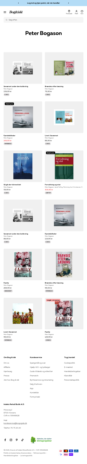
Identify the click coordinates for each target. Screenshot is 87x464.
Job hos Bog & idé (11, 380)
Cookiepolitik (69, 363)
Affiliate (7, 367)
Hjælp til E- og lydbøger (40, 367)
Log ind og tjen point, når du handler (43, 3)
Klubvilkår (68, 375)
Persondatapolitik (71, 380)
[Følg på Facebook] (5, 439)
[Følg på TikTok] (22, 439)
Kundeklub (34, 392)
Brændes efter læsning (54, 86)
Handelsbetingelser (72, 371)
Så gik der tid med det (12, 185)
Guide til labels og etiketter (41, 371)
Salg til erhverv (36, 384)
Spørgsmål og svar (38, 363)
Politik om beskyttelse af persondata (17, 453)
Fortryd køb (35, 397)
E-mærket (68, 367)
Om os (6, 363)
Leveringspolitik (26, 456)
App (31, 388)
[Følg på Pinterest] (16, 439)
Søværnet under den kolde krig (16, 86)
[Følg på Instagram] (10, 439)
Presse (6, 375)
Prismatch (34, 375)
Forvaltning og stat (52, 185)
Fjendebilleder (9, 136)
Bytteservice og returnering (41, 380)
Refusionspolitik (40, 453)
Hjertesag (8, 371)
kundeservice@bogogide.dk (15, 423)
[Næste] (68, 3)
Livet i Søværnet (51, 136)
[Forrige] (18, 3)
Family (6, 283)
